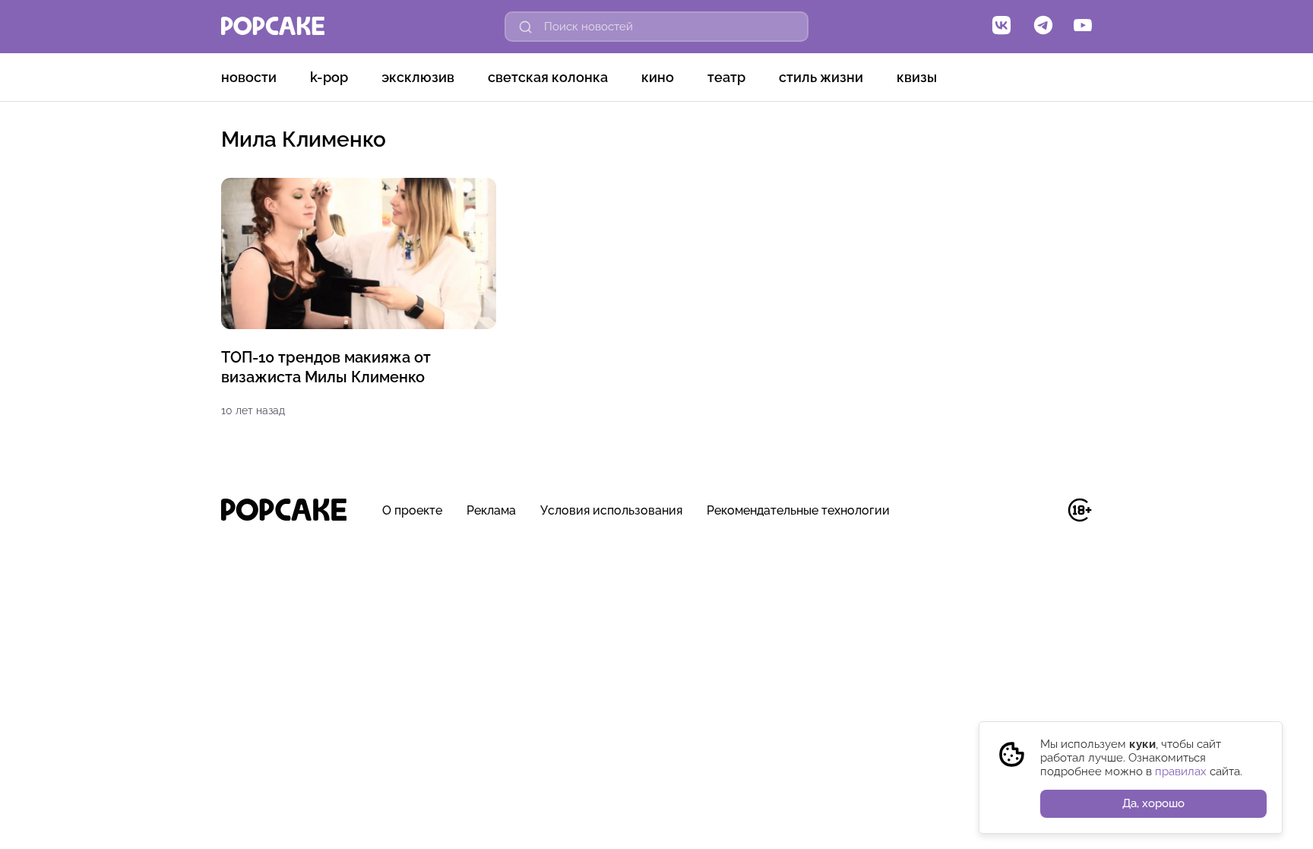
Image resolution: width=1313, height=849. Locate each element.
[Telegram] (1043, 27)
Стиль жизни (821, 77)
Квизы (917, 77)
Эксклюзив (417, 77)
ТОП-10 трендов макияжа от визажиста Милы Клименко (326, 367)
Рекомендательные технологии (798, 510)
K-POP (329, 77)
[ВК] (1001, 27)
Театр (726, 77)
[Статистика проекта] (1045, 518)
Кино (657, 77)
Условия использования (611, 510)
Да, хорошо (1153, 803)
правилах (1181, 771)
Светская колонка (548, 77)
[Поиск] (525, 26)
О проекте (412, 510)
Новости (249, 77)
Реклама (491, 510)
